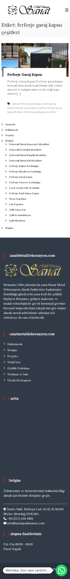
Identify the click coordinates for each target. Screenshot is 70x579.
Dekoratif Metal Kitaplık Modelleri (27, 155)
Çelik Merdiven (17, 220)
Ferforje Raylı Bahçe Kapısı (24, 193)
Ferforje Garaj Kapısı (24, 74)
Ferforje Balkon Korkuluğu (23, 166)
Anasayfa (10, 124)
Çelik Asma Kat (17, 209)
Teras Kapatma (17, 198)
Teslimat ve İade (17, 374)
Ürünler (9, 140)
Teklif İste (14, 362)
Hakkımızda (11, 129)
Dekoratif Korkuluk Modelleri (25, 149)
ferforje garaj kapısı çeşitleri (30, 107)
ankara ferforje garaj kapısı (27, 103)
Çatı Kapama (16, 204)
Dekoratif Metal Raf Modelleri (25, 160)
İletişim (9, 227)
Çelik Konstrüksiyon (20, 215)
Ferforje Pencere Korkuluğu (24, 182)
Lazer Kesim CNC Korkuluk (24, 187)
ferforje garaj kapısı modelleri (40, 111)
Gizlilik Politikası (18, 368)
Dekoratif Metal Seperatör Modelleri (29, 144)
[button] (61, 570)
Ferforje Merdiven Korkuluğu (25, 171)
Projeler (9, 135)
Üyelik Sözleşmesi (19, 380)
